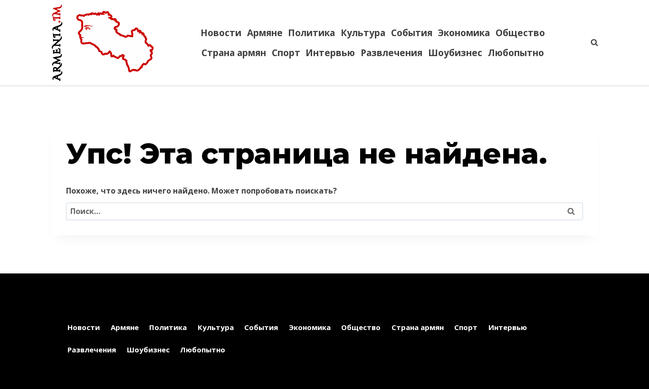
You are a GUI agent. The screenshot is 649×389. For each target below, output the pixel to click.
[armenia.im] (102, 43)
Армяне (265, 33)
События (411, 33)
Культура (363, 33)
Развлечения (391, 53)
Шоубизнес (455, 53)
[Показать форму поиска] (589, 43)
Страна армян (233, 53)
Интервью (330, 53)
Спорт (286, 53)
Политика (311, 33)
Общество (520, 33)
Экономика (464, 33)
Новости (220, 33)
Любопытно (516, 53)
